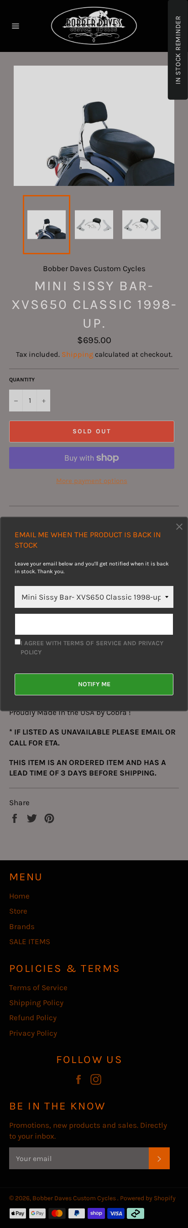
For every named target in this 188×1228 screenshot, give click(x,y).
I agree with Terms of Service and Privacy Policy (92, 647)
